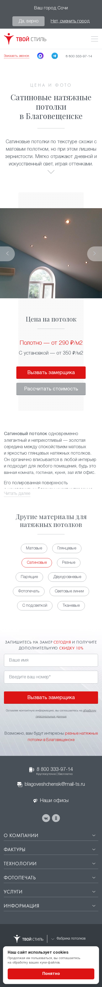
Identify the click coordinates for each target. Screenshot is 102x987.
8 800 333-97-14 (54, 771)
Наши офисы (54, 801)
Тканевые (71, 605)
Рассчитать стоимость (51, 389)
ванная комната (18, 473)
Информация (21, 906)
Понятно (51, 974)
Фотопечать (28, 591)
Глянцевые (66, 548)
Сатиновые (37, 562)
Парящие (29, 577)
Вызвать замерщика (51, 373)
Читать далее (17, 494)
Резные (68, 562)
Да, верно (29, 21)
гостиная (44, 473)
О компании (21, 835)
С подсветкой (34, 605)
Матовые (34, 548)
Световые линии (69, 591)
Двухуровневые (67, 577)
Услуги (13, 892)
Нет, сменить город (70, 21)
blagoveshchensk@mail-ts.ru (55, 784)
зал (71, 473)
